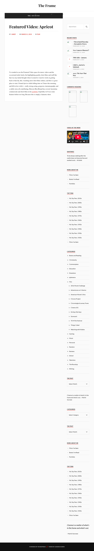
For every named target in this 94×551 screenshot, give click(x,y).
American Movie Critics (78, 294)
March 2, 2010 (27, 34)
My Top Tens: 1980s (75, 211)
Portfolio (72, 183)
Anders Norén (60, 546)
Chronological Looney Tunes (80, 303)
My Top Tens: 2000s (75, 202)
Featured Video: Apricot (31, 26)
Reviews (71, 351)
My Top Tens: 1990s (75, 207)
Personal (72, 342)
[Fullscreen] (87, 141)
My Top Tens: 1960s (75, 220)
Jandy (13, 34)
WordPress (42, 546)
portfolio (35, 92)
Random (72, 347)
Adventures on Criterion (78, 290)
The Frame (47, 5)
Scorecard (74, 316)
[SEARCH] (86, 26)
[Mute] (84, 141)
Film (32, 14)
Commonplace (73, 264)
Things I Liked (75, 325)
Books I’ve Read (74, 179)
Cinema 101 (74, 307)
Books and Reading (44, 14)
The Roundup (73, 364)
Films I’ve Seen (73, 175)
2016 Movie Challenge (78, 286)
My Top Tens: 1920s (75, 237)
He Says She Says (76, 312)
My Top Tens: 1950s (75, 224)
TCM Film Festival (76, 321)
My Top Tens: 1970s (75, 216)
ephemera (72, 277)
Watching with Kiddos (78, 329)
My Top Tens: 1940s (75, 229)
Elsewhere (72, 273)
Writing (71, 369)
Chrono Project (58, 14)
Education (72, 268)
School (71, 356)
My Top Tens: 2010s (75, 198)
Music (71, 338)
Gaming (71, 334)
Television (72, 360)
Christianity (73, 260)
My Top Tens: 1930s (75, 233)
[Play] (69, 141)
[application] (78, 137)
